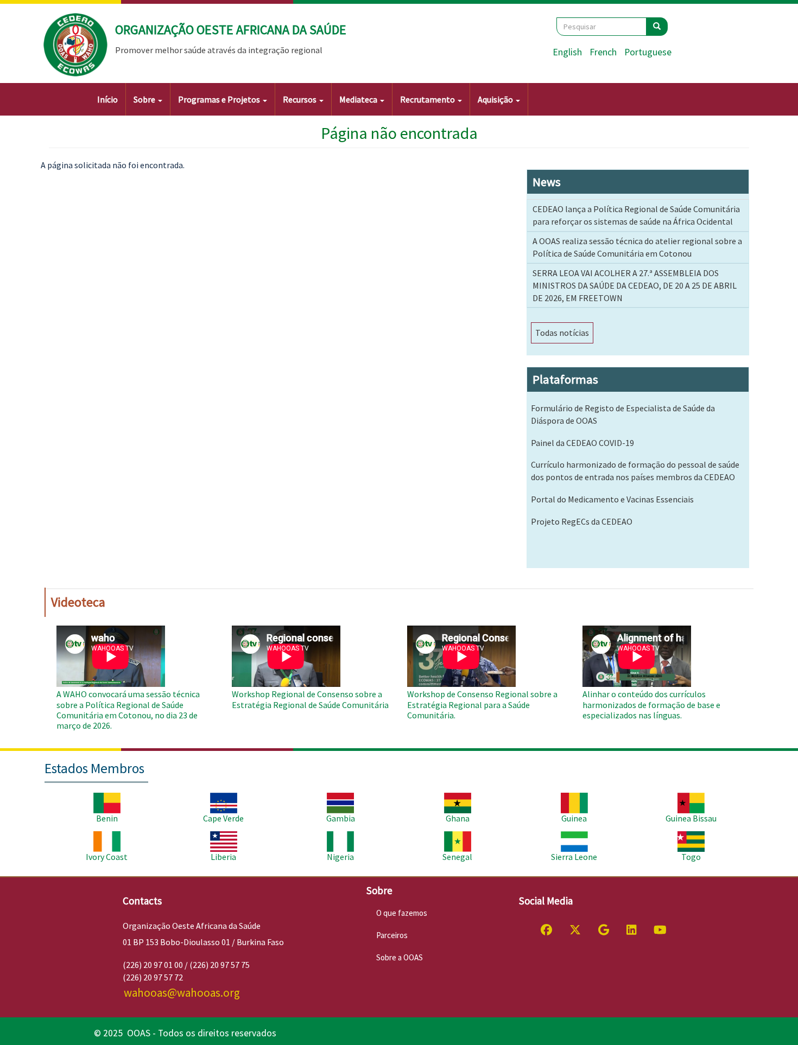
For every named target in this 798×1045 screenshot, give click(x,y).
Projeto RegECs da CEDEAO (581, 521)
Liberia (223, 856)
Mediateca (359, 99)
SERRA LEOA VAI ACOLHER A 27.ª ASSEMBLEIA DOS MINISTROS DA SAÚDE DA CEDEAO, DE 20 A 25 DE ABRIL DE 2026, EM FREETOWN (635, 285)
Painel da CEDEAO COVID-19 (582, 442)
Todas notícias (562, 332)
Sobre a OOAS (399, 957)
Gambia (340, 818)
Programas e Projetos (220, 99)
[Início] (76, 45)
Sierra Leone (574, 856)
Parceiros (392, 935)
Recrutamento (428, 99)
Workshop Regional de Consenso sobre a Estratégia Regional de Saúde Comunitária (310, 699)
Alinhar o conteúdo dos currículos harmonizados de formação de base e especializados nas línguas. (651, 704)
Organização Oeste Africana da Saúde (230, 29)
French (603, 52)
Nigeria (340, 856)
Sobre (145, 99)
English (567, 52)
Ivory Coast (107, 856)
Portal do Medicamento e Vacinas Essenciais (612, 499)
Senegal (457, 856)
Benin (107, 818)
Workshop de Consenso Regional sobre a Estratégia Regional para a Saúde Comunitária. (482, 704)
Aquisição (496, 99)
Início (107, 99)
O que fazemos (401, 913)
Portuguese (648, 52)
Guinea (574, 818)
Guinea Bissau (691, 818)
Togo (691, 856)
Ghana (458, 818)
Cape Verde (223, 818)
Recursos (300, 99)
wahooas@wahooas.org (182, 992)
